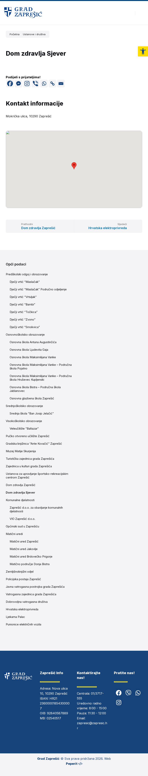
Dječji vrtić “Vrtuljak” (23, 297)
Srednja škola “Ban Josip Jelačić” (32, 413)
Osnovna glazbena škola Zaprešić (32, 398)
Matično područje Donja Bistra (30, 564)
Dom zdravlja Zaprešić (20, 485)
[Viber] (35, 83)
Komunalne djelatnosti (20, 500)
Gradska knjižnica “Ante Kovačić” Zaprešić (34, 443)
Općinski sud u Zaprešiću (22, 526)
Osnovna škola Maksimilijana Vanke (33, 357)
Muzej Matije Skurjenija (21, 451)
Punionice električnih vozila (23, 624)
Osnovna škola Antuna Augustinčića (33, 342)
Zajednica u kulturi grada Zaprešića (29, 466)
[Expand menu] (141, 13)
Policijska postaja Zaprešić (23, 579)
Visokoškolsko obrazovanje (24, 421)
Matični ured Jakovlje (24, 549)
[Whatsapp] (44, 83)
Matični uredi (14, 534)
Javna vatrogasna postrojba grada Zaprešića (35, 586)
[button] (143, 51)
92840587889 (57, 713)
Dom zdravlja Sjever (20, 492)
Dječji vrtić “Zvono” (22, 319)
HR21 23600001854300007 (55, 703)
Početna (14, 34)
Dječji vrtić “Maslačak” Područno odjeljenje (38, 289)
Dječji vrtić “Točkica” (24, 312)
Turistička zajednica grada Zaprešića (30, 458)
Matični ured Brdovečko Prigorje (31, 556)
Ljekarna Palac (15, 617)
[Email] (61, 83)
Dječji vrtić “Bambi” (22, 304)
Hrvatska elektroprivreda (22, 609)
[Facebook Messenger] (18, 83)
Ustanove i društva (34, 34)
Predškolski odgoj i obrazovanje (27, 274)
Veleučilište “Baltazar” (24, 428)
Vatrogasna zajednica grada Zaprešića (31, 594)
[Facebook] (10, 83)
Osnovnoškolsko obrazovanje (25, 334)
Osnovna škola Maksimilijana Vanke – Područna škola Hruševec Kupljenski (41, 377)
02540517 (54, 718)
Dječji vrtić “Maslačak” (25, 282)
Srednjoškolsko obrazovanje (24, 406)
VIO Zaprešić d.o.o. (22, 519)
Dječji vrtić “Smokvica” (25, 327)
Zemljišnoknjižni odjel (20, 571)
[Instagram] (27, 83)
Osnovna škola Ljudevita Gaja (29, 349)
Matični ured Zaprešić (24, 541)
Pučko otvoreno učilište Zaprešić (28, 436)
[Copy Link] (52, 83)
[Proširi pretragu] (129, 13)
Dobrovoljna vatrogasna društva (27, 602)
